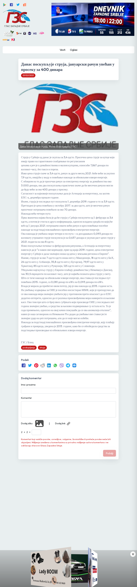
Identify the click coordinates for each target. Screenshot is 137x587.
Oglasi (73, 49)
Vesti (62, 49)
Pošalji (109, 453)
